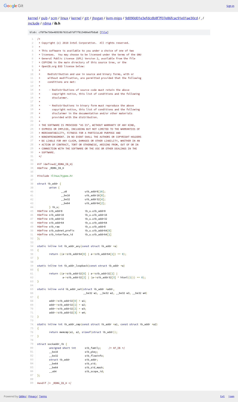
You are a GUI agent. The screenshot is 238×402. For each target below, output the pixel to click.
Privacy (32, 396)
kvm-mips (114, 18)
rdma (47, 23)
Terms (43, 396)
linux (64, 18)
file (104, 32)
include (33, 23)
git (86, 18)
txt (222, 396)
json (231, 396)
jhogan (97, 18)
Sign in (230, 6)
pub (44, 18)
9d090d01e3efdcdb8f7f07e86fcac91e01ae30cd (161, 18)
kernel (33, 18)
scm (54, 18)
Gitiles (22, 396)
